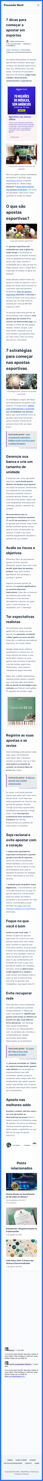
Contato (28, 1463)
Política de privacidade (13, 1463)
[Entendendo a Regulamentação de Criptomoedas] (21, 1216)
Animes (10, 1460)
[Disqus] (21, 1312)
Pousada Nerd (13, 5)
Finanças (27, 44)
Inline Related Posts (31, 448)
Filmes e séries (21, 1460)
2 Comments (10, 46)
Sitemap (33, 1460)
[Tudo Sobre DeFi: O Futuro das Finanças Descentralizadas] (21, 1248)
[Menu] (38, 5)
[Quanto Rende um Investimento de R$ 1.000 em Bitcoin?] (21, 1181)
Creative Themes (22, 1474)
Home (8, 50)
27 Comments (11, 1203)
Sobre (37, 1463)
